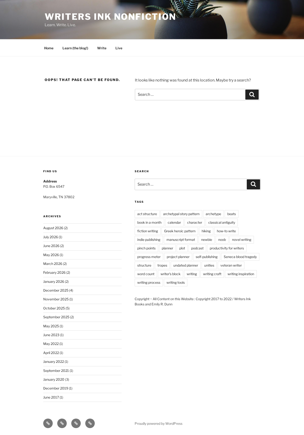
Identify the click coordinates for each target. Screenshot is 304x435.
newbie (206, 240)
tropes (162, 265)
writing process (148, 282)
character (194, 222)
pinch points (146, 248)
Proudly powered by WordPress (158, 423)
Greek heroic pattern (179, 231)
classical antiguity (221, 222)
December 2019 (55, 388)
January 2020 (53, 379)
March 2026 (52, 264)
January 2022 (53, 361)
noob (222, 240)
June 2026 (51, 246)
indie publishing (148, 240)
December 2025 (55, 290)
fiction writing (147, 231)
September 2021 (56, 371)
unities (209, 265)
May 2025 (51, 326)
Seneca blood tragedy (240, 257)
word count (145, 274)
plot (182, 248)
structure (144, 265)
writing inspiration (241, 274)
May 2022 (51, 344)
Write (101, 48)
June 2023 (51, 335)
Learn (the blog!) (75, 48)
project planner (178, 257)
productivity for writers (227, 248)
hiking (206, 231)
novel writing (241, 240)
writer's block (170, 274)
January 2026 (53, 281)
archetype (213, 214)
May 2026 (51, 255)
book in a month (149, 222)
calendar (174, 222)
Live (118, 48)
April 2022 (51, 353)
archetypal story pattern (181, 214)
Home (48, 48)
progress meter (149, 257)
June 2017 (51, 397)
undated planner (185, 265)
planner (167, 248)
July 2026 (50, 237)
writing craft (212, 274)
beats (231, 214)
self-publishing (207, 257)
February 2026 (54, 272)
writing (192, 274)
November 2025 (56, 299)
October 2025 (54, 308)
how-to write (226, 231)
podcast (197, 248)
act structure (147, 214)
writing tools (175, 282)
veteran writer (231, 265)
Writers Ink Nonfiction (110, 16)
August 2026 (53, 228)
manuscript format (180, 240)
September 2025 (56, 317)
